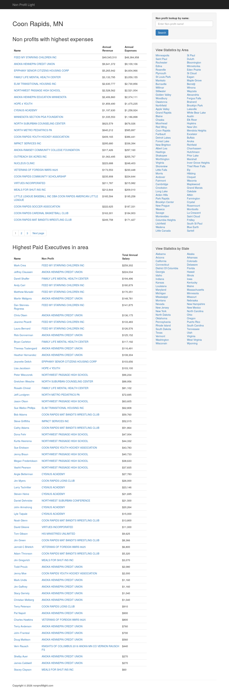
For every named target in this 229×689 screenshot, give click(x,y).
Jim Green (20, 540)
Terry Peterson (22, 606)
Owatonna (161, 102)
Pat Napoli (20, 613)
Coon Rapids (163, 130)
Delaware (192, 264)
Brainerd (192, 102)
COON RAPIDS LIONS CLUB (58, 480)
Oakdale (191, 191)
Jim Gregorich (22, 560)
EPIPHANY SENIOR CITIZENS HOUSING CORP (41, 70)
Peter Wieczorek (23, 375)
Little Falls (161, 170)
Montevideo (162, 216)
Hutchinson (193, 152)
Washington (162, 339)
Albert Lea (161, 148)
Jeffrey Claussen (23, 272)
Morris (159, 173)
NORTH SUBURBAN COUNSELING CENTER (39, 123)
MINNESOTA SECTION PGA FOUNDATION (38, 117)
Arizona (160, 257)
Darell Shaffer (21, 278)
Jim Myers (20, 480)
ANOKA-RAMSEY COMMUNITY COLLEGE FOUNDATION (47, 150)
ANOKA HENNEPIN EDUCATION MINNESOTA (40, 97)
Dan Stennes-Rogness (22, 306)
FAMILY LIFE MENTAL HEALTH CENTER (37, 77)
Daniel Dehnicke (23, 500)
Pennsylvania (163, 322)
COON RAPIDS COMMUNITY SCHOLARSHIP (40, 176)
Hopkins (191, 123)
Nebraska (192, 300)
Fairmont (161, 180)
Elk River (192, 119)
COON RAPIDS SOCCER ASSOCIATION (37, 206)
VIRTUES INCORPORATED (29, 183)
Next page (38, 233)
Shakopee (161, 155)
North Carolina (195, 311)
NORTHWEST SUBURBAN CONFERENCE (66, 500)
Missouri (191, 297)
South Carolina (195, 325)
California (161, 261)
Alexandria (193, 94)
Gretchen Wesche (24, 381)
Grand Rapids (163, 112)
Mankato (160, 80)
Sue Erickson (21, 447)
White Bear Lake (196, 112)
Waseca (160, 209)
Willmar (160, 87)
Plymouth (161, 73)
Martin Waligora (23, 298)
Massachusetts (195, 289)
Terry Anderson (22, 626)
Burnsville (161, 84)
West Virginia (194, 339)
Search (162, 32)
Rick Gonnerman (23, 335)
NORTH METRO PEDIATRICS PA (33, 130)
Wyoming (192, 343)
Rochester (161, 62)
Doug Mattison (22, 639)
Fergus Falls (194, 98)
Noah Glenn (21, 520)
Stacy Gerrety (22, 593)
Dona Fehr (20, 434)
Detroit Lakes (163, 137)
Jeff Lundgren (22, 394)
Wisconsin (161, 343)
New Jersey (162, 307)
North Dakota (163, 314)
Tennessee (193, 329)
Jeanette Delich (22, 361)
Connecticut (162, 264)
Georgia (160, 271)
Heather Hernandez (25, 355)
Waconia (192, 180)
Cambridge (162, 184)
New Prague (163, 205)
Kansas (160, 282)
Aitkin (190, 195)
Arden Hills (162, 195)
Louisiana (161, 286)
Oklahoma (161, 318)
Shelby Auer (21, 656)
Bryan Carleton (22, 341)
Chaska (160, 119)
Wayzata (192, 91)
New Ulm (192, 127)
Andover (160, 177)
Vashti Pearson (22, 467)
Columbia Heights (166, 220)
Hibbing (191, 173)
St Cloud (192, 73)
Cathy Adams (21, 427)
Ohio (189, 314)
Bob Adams (20, 414)
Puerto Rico (193, 322)
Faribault (161, 134)
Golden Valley (163, 94)
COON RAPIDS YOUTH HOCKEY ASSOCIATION (41, 136)
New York (161, 311)
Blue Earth (193, 227)
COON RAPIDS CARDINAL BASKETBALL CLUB (41, 213)
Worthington (162, 159)
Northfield (161, 105)
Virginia (160, 162)
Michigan (161, 293)
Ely (188, 170)
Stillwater (161, 91)
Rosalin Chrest (22, 388)
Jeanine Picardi (22, 322)
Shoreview (161, 166)
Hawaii (190, 271)
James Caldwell (23, 663)
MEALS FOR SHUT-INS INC (30, 189)
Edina (159, 66)
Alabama (161, 254)
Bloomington (194, 62)
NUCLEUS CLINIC (24, 163)
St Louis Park (163, 77)
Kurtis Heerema (23, 441)
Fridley (191, 220)
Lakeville (192, 109)
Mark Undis (20, 580)
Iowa (189, 279)
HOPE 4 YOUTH (23, 103)
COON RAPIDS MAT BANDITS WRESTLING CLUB (43, 219)
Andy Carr (19, 285)
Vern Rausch (21, 646)
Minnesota (193, 293)
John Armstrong (23, 507)
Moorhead (161, 123)
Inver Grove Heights (198, 162)
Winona (191, 87)
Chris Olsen (20, 315)
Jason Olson (21, 401)
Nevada (160, 304)
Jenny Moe (20, 573)
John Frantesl (22, 633)
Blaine (159, 116)
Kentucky (192, 282)
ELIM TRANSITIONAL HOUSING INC (35, 83)
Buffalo (191, 137)
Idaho (159, 275)
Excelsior (192, 134)
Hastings (160, 152)
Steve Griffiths (22, 421)
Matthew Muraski (23, 292)
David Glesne (21, 527)
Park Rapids (162, 198)
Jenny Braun (21, 454)
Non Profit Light (24, 4)
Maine (190, 286)
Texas (159, 332)
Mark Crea (20, 265)
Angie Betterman (23, 474)
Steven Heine (21, 494)
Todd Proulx (21, 566)
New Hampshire (196, 304)
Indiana (160, 279)
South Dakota (163, 329)
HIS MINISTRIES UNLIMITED (58, 533)
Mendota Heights (196, 130)
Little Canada (163, 230)
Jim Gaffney (20, 586)
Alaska (190, 254)
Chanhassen (194, 148)
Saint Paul (161, 59)
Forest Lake (162, 141)
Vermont (160, 336)
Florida (191, 268)
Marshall (192, 159)
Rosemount (193, 205)
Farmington (193, 198)
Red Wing (161, 127)
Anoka (190, 141)
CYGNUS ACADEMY (25, 110)
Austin (190, 116)
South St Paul (194, 223)
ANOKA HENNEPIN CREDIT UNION (34, 64)
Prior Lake (193, 155)
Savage (160, 212)
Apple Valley (162, 109)
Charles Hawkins (23, 619)
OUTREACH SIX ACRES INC (30, 156)
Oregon (191, 318)
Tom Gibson (21, 533)
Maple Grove (194, 80)
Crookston (161, 187)
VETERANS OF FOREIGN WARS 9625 (36, 170)
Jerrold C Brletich (23, 547)
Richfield (192, 144)
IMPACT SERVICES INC (27, 143)
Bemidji (191, 84)
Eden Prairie (194, 69)
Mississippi (162, 297)
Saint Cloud (193, 216)
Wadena (160, 227)
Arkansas (192, 257)
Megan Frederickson (25, 461)
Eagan (190, 77)
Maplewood (193, 184)
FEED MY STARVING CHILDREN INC (35, 57)
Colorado (192, 261)
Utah (189, 332)
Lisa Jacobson (22, 368)
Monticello (192, 209)
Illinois (190, 275)
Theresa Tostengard (25, 348)
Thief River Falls (196, 166)
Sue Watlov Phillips (24, 408)
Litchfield (161, 223)
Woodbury (161, 98)
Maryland (161, 289)
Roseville (161, 69)
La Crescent (194, 212)
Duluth (190, 59)
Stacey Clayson (22, 669)
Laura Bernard (22, 328)
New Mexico (194, 307)
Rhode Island (163, 325)
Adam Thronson (23, 553)
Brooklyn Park (195, 105)
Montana (161, 300)
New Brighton (163, 144)
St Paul (191, 55)
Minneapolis (162, 55)
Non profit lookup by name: (172, 18)
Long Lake (162, 191)
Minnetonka (193, 66)
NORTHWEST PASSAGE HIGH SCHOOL (37, 90)
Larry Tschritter (22, 487)
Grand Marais (195, 187)
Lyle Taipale (20, 513)
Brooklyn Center (165, 202)
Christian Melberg (24, 600)
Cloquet (191, 177)
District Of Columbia (167, 268)
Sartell (190, 230)
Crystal (191, 202)
